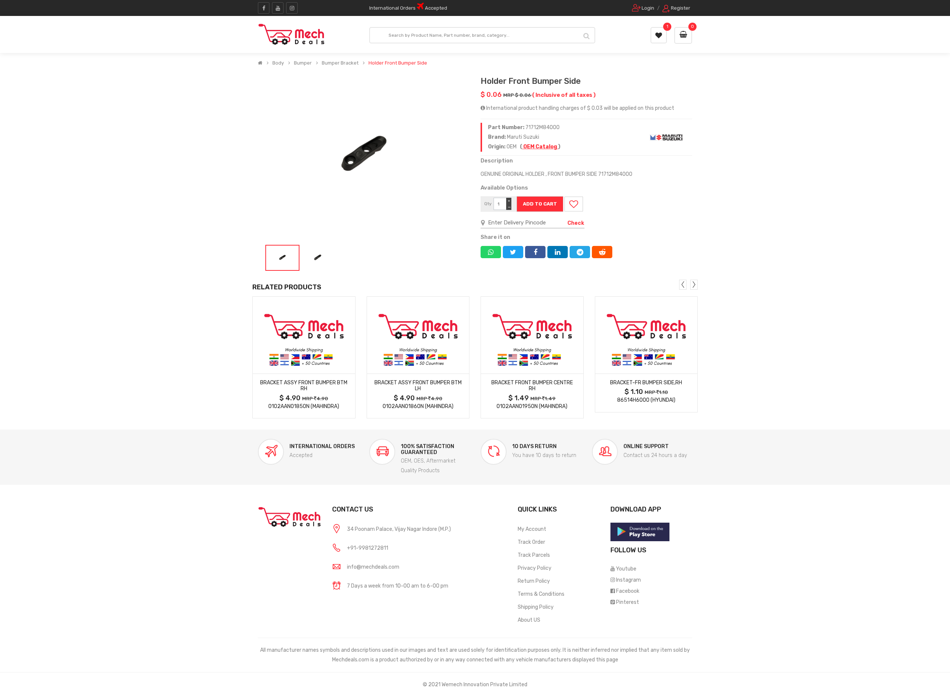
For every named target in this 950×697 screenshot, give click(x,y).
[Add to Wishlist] (573, 204)
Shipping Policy (536, 607)
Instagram (628, 580)
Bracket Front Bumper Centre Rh (532, 385)
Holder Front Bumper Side (397, 63)
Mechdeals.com (350, 660)
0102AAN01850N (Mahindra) (303, 406)
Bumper (303, 63)
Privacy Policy (534, 568)
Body (278, 63)
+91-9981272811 (367, 548)
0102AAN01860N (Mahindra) (418, 406)
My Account (532, 529)
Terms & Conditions (541, 594)
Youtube (626, 569)
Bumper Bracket (340, 63)
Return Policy (534, 581)
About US (529, 620)
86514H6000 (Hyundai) (646, 400)
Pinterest (627, 602)
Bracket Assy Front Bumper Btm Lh (418, 385)
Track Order (531, 542)
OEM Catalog (540, 147)
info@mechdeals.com (373, 567)
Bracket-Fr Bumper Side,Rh (646, 382)
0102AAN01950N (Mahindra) (532, 406)
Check (575, 223)
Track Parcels (534, 555)
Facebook (627, 591)
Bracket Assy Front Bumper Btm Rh (303, 385)
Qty (488, 203)
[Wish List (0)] (659, 35)
